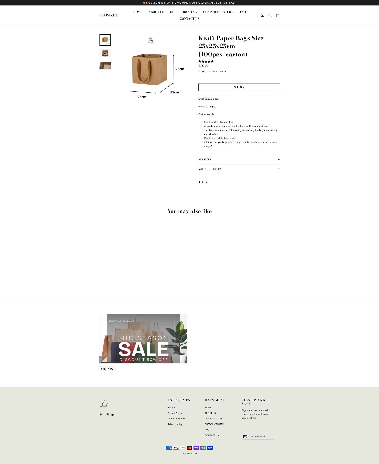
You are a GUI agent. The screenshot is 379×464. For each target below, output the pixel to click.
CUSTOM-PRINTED (217, 11)
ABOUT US (156, 11)
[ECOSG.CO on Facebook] (101, 414)
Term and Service (177, 418)
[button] (206, 61)
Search (171, 407)
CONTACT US (189, 18)
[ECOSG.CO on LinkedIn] (112, 414)
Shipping (202, 71)
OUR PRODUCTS (182, 11)
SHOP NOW (107, 369)
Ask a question (210, 169)
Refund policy (175, 424)
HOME (137, 11)
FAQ (243, 11)
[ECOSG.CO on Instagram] (107, 414)
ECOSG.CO (108, 15)
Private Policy (175, 413)
